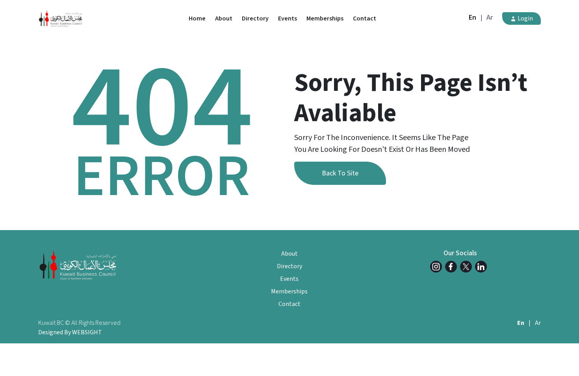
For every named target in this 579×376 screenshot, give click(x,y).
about (223, 18)
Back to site (340, 173)
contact (364, 18)
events (287, 18)
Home (197, 18)
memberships (324, 18)
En (472, 17)
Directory (255, 18)
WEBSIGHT (87, 332)
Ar (489, 17)
